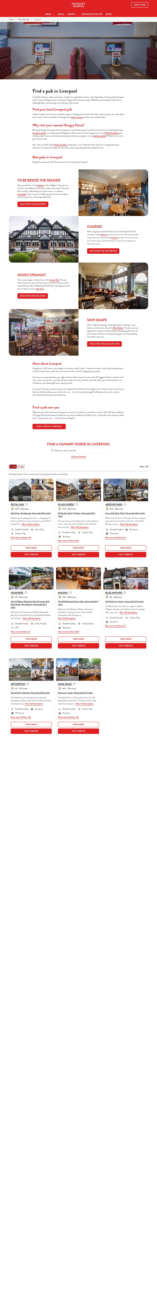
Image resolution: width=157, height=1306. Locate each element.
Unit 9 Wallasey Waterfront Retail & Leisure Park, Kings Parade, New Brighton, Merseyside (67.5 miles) (30, 604)
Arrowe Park (54, 279)
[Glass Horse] (78, 490)
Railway (63, 592)
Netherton (103, 234)
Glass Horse (66, 504)
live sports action (39, 133)
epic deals (40, 288)
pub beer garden (100, 136)
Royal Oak (17, 504)
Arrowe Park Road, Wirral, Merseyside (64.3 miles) (125, 513)
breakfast (115, 238)
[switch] (70, 28)
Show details (127, 28)
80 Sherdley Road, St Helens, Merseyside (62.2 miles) (76, 515)
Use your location (78, 456)
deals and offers (61, 144)
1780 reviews (71, 688)
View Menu (31, 547)
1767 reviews (23, 688)
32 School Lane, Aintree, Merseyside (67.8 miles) (124, 601)
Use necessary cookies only (136, 15)
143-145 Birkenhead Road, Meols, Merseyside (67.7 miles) (78, 603)
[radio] (13, 467)
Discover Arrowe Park (32, 295)
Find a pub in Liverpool (49, 426)
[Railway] (78, 578)
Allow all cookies (136, 6)
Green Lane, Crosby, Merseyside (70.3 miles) (75, 692)
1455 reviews (118, 597)
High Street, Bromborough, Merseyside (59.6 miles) (31, 513)
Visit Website (31, 554)
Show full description (31, 524)
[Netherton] (31, 669)
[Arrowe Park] (125, 490)
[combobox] (78, 450)
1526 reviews (119, 508)
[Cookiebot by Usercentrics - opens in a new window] (16, 28)
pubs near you (77, 117)
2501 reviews (23, 597)
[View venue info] (26, 505)
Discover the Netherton (103, 251)
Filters (142, 466)
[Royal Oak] (31, 490)
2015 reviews (24, 508)
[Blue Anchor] (125, 578)
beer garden (21, 194)
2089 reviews (71, 597)
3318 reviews (71, 508)
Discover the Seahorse (33, 204)
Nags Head (65, 684)
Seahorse (40, 185)
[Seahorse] (31, 578)
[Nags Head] (78, 669)
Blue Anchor (118, 327)
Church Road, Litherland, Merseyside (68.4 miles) (30, 692)
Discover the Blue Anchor (104, 343)
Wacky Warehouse (112, 133)
